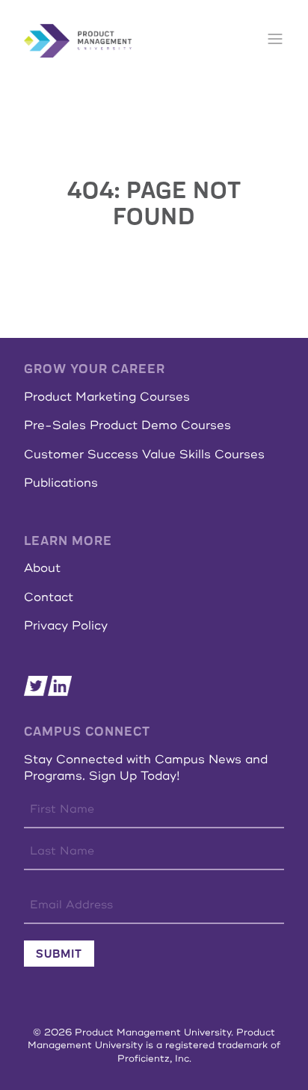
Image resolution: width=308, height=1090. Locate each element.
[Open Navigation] (275, 40)
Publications (61, 482)
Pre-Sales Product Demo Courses (127, 425)
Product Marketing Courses (107, 396)
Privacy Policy (66, 625)
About (42, 568)
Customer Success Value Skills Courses (144, 454)
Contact (48, 597)
